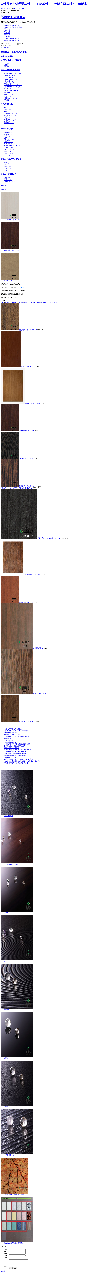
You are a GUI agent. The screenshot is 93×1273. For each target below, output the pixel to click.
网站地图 (22, 8)
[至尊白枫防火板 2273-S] (10, 218)
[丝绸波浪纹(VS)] (17, 1153)
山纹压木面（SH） (10, 115)
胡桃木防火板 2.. (38, 648)
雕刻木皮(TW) (8, 94)
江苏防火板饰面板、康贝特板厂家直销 (16, 736)
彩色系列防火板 (7, 104)
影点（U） (7, 117)
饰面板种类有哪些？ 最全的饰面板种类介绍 (18, 750)
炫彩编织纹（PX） (10, 143)
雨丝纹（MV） (9, 88)
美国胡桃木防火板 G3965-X (28, 330)
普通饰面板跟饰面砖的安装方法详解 (16, 731)
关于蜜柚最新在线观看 (11, 38)
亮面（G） (7, 111)
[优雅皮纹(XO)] (17, 814)
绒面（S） (7, 107)
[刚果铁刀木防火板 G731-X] (10, 486)
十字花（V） (8, 168)
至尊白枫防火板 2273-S (11, 220)
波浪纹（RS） (8, 153)
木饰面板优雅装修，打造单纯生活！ (16, 751)
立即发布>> (20, 287)
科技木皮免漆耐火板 (8, 174)
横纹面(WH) (8, 92)
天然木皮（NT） (9, 81)
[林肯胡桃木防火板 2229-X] (13, 575)
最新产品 (4, 767)
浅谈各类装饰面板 (10, 757)
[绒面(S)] (17, 1105)
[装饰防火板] (5, 47)
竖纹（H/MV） (9, 155)
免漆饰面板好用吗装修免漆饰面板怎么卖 (17, 744)
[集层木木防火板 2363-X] (13, 403)
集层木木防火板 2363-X (32, 403)
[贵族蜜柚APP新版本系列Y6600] (14, 1193)
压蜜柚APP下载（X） (11, 113)
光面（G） (7, 136)
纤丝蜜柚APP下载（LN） (12, 90)
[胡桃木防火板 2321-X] (17, 648)
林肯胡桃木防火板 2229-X (33, 575)
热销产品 (4, 189)
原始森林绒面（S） (10, 77)
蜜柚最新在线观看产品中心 (13, 27)
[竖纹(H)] (17, 1008)
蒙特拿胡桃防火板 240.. (26, 721)
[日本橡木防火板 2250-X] (10, 602)
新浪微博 (4, 8)
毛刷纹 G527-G (9, 280)
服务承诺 (7, 31)
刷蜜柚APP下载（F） (11, 119)
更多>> (90, 725)
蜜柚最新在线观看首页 (11, 25)
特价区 (6, 64)
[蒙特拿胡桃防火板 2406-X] (10, 721)
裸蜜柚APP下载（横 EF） (12, 98)
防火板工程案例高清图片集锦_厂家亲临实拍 (18, 759)
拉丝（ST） (8, 164)
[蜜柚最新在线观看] (13, 17)
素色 (5, 125)
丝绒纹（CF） (8, 147)
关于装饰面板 (8, 740)
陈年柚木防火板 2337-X (11, 250)
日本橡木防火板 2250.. (26, 602)
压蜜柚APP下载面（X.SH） (13, 85)
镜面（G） (7, 163)
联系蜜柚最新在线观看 (11, 40)
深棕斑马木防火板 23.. (40, 693)
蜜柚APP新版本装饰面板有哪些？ (15, 753)
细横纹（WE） (9, 96)
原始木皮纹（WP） (10, 149)
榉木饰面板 (8, 738)
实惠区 (6, 66)
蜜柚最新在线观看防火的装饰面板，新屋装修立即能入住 (22, 761)
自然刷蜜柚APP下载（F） (12, 79)
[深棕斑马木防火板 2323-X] (17, 693)
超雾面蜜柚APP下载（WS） (13, 87)
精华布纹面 (8, 134)
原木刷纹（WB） (9, 75)
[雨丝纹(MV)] (17, 960)
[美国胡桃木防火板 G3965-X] (10, 330)
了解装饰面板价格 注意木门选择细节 (16, 763)
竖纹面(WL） (8, 100)
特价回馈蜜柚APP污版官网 (11, 60)
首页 (2, 302)
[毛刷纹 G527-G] (10, 279)
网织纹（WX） (9, 123)
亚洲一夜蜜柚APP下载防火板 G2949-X (49, 538)
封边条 (3, 186)
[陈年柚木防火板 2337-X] (10, 249)
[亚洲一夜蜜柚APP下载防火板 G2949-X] (19, 538)
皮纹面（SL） (8, 142)
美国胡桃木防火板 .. (26, 488)
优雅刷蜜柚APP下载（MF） (13, 73)
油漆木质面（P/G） (10, 83)
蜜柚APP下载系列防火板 (10, 70)
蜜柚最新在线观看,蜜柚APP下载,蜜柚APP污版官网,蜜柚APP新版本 (44, 3)
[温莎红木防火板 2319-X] (11, 366)
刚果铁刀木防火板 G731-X (27, 486)
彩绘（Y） (7, 170)
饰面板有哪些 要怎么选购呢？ (14, 729)
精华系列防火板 (7, 129)
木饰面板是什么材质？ (11, 748)
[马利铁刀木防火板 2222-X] (10, 458)
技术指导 (7, 36)
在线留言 (15, 8)
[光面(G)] (17, 911)
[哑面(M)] (17, 1057)
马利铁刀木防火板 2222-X (27, 458)
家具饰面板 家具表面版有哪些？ (14, 746)
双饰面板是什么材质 (10, 732)
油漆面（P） (8, 180)
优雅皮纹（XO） (9, 140)
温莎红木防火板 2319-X (28, 366)
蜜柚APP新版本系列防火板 (11, 159)
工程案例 (7, 29)
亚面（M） (7, 109)
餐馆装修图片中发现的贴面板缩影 (15, 755)
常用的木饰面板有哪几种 (12, 742)
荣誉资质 (7, 35)
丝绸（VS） (8, 151)
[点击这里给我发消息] (15, 294)
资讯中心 (9, 8)
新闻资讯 (7, 33)
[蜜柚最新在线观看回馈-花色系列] (17, 1241)
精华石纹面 (8, 132)
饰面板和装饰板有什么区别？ (13, 734)
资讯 (2, 725)
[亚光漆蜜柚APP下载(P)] (17, 863)
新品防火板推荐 (7, 56)
